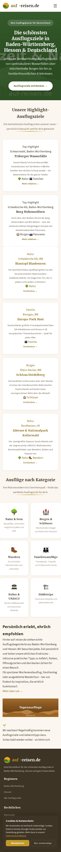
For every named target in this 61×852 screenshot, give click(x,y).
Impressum (9, 815)
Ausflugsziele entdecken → (30, 86)
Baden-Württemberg (14, 786)
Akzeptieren (17, 843)
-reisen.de (25, 5)
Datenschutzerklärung (16, 835)
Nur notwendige (43, 843)
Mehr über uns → (13, 691)
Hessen (7, 792)
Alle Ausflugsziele (12, 798)
